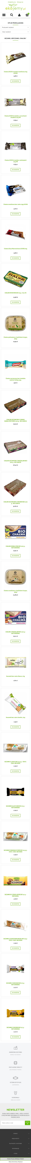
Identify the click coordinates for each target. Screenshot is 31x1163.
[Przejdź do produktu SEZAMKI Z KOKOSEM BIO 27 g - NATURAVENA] (15, 969)
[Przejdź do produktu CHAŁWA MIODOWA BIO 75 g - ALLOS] (15, 279)
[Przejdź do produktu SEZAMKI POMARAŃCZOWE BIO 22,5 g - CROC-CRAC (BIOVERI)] (15, 836)
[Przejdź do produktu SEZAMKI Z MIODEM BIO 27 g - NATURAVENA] (15, 1013)
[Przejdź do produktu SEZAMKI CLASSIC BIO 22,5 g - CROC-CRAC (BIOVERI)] (15, 748)
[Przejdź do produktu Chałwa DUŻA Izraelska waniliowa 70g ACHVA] (15, 58)
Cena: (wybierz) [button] (6, 32)
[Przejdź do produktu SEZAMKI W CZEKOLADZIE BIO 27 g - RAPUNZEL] (15, 881)
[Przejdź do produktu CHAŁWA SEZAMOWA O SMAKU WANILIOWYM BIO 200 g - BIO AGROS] (15, 406)
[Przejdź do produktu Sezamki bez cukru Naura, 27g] (15, 662)
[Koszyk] (27, 15)
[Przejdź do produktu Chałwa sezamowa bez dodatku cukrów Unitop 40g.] (15, 364)
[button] (4, 15)
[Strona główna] (15, 7)
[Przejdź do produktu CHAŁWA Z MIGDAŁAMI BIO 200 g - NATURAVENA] (15, 618)
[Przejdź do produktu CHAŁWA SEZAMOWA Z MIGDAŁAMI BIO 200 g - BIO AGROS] (15, 447)
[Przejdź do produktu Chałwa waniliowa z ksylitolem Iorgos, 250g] (15, 577)
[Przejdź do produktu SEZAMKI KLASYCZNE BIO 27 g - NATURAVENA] (15, 792)
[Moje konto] (19, 15)
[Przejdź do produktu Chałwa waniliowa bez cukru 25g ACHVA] (15, 190)
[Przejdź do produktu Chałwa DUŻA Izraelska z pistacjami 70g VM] (15, 146)
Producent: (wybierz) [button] (8, 27)
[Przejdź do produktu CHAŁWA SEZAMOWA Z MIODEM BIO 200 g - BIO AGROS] (15, 488)
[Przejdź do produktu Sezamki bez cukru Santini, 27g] (15, 703)
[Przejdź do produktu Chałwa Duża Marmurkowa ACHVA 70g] (15, 235)
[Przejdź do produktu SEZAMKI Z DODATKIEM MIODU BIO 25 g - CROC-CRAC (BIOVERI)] (15, 925)
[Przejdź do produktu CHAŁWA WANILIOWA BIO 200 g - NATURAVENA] (15, 532)
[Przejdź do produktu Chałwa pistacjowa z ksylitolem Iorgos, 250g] (15, 323)
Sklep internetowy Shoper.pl (15, 1161)
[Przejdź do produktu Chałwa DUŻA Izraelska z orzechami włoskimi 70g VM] (15, 102)
